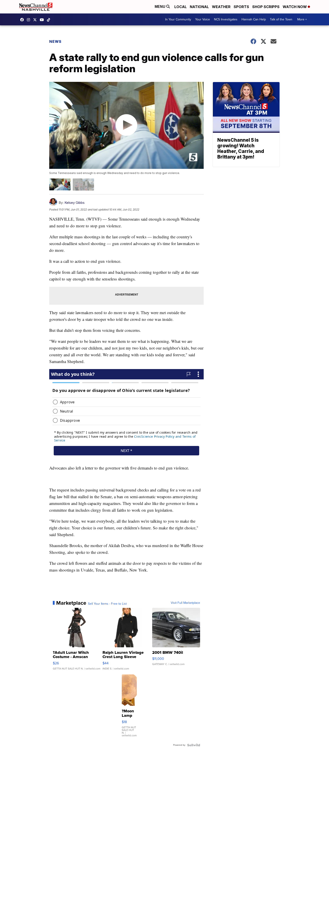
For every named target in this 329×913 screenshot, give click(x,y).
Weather (221, 6)
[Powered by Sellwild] (193, 745)
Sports (241, 6)
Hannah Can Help (253, 19)
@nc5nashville (49, 20)
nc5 (36, 20)
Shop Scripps (266, 6)
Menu (160, 7)
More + (302, 19)
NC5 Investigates (225, 19)
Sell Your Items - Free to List (107, 603)
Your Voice (202, 19)
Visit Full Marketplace (185, 602)
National (199, 6)
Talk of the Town (281, 19)
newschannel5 (23, 20)
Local (180, 6)
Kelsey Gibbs (74, 202)
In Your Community (178, 19)
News (55, 41)
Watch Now (295, 6)
